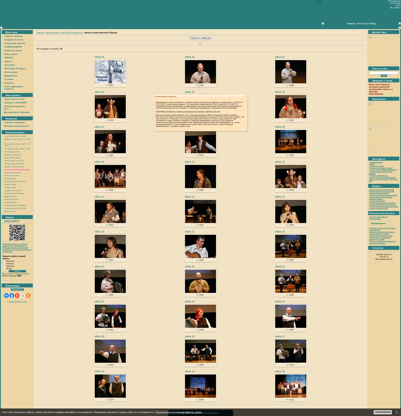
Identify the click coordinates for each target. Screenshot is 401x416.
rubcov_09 (280, 127)
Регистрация (363, 23)
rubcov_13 (99, 196)
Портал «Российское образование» (378, 218)
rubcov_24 (280, 301)
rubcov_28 (99, 371)
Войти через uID (17, 289)
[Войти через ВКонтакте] (6, 295)
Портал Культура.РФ (379, 208)
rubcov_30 (280, 371)
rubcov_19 (99, 266)
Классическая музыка (379, 234)
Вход (373, 23)
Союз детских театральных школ (384, 207)
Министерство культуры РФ (382, 190)
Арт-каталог (375, 230)
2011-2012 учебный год (71, 32)
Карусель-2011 (10, 196)
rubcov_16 (99, 231)
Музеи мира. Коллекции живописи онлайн (380, 238)
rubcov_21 (280, 266)
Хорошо (10, 263)
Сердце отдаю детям (13, 190)
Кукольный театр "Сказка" (381, 168)
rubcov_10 (99, 162)
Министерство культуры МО (382, 191)
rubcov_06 (280, 92)
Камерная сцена (377, 166)
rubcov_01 (99, 57)
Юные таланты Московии (15, 193)
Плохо (9, 269)
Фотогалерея (52, 32)
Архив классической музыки (382, 232)
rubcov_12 (280, 162)
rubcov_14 (189, 196)
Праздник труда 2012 (13, 155)
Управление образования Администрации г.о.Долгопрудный (380, 199)
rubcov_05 (189, 92)
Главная (40, 32)
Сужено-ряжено (11, 202)
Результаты (7, 273)
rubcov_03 (280, 57)
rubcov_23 (189, 301)
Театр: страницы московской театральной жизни (382, 242)
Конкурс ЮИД (10, 187)
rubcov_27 (280, 336)
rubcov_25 (99, 336)
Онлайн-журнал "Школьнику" (383, 228)
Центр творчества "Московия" (383, 177)
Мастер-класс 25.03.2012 (15, 164)
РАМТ (372, 164)
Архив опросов (22, 273)
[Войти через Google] (22, 295)
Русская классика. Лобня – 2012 (17, 149)
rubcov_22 (99, 301)
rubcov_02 (189, 57)
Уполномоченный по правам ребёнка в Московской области (382, 204)
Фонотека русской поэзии (381, 236)
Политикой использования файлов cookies (179, 412)
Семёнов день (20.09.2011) (15, 205)
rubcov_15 (280, 196)
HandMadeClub (376, 162)
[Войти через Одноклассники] (28, 295)
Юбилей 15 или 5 (11, 199)
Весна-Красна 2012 (12, 152)
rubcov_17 (189, 231)
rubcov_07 (99, 127)
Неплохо (10, 266)
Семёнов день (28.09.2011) (15, 208)
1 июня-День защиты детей (15, 136)
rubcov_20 (189, 266)
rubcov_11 (189, 162)
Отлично (10, 261)
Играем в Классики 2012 (14, 167)
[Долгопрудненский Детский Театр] (384, 64)
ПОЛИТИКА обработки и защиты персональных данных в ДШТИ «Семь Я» (188, 111)
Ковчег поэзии (10, 184)
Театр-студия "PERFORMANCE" (383, 170)
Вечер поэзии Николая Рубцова (17, 170)
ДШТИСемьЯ (111, 74)
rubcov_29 (189, 371)
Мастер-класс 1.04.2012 (14, 161)
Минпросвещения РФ (379, 193)
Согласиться (382, 412)
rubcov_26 (189, 336)
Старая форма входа (17, 302)
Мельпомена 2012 (12, 176)
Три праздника (10, 178)
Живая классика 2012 (13, 173)
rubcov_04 (99, 92)
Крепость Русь (10, 211)
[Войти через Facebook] (11, 295)
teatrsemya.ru (200, 115)
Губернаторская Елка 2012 (15, 181)
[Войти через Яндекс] (17, 295)
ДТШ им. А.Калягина (379, 176)
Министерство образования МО (383, 195)
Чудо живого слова (12, 158)
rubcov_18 (280, 231)
